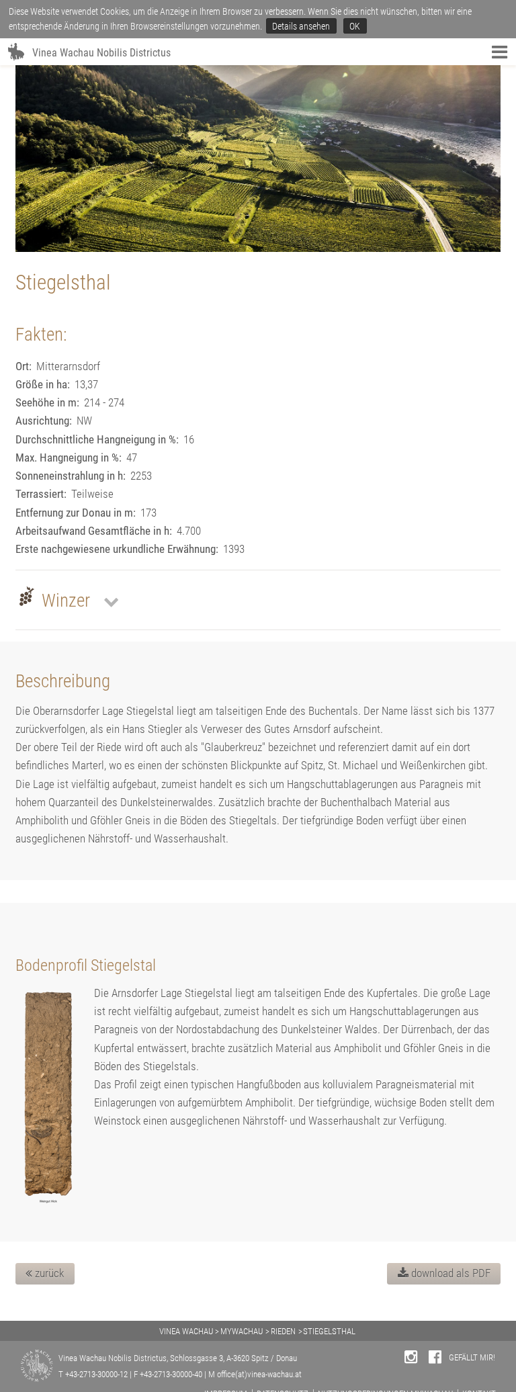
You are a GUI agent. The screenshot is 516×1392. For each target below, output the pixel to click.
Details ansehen (301, 26)
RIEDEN (283, 1331)
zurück (48, 1273)
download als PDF (449, 1273)
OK (354, 26)
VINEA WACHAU (186, 1331)
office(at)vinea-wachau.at (259, 1374)
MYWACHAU (241, 1331)
